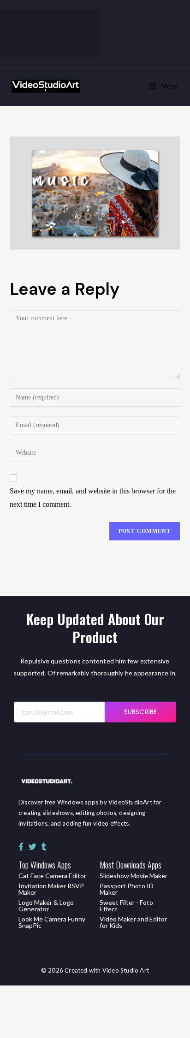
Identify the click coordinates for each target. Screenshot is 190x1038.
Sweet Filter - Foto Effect (126, 905)
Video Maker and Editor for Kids (133, 922)
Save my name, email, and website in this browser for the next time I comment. (93, 497)
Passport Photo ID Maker (127, 889)
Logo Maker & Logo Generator (46, 905)
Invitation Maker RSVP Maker (51, 889)
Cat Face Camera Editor (52, 876)
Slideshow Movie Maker (133, 876)
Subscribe (140, 711)
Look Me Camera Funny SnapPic (51, 922)
